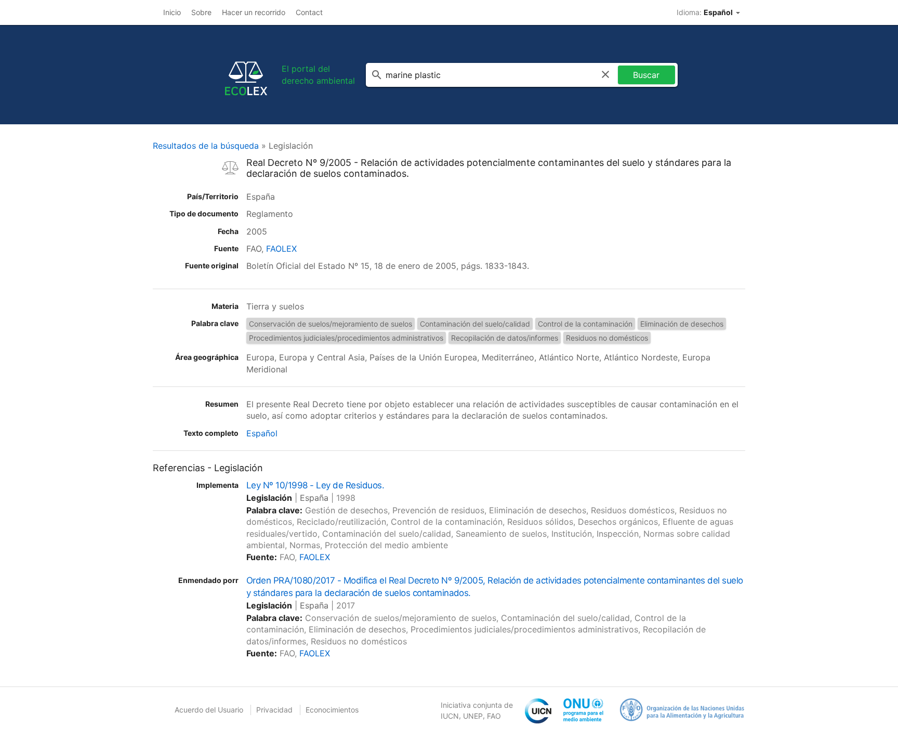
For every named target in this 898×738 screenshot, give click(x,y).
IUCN (450, 715)
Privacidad (274, 709)
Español (262, 433)
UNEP (473, 715)
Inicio (172, 12)
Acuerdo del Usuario (209, 709)
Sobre (201, 12)
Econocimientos (332, 709)
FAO (494, 715)
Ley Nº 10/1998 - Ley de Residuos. (315, 485)
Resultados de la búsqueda (206, 145)
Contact (309, 12)
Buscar (646, 75)
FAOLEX (281, 248)
